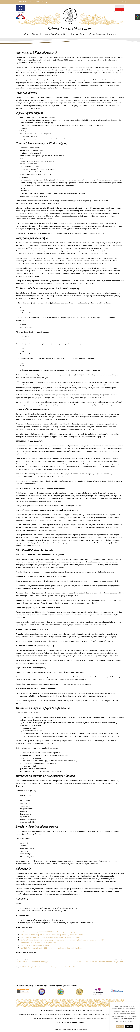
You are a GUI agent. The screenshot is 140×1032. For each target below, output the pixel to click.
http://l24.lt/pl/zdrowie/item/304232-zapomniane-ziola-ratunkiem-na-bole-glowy (51, 948)
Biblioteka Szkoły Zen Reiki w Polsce (32, 967)
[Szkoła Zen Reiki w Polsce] (70, 16)
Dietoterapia (47, 967)
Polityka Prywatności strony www (66, 1022)
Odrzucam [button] (129, 1027)
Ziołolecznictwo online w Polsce (68, 967)
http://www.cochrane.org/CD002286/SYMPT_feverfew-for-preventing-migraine (49, 932)
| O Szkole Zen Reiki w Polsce (54, 33)
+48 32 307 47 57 (76, 1010)
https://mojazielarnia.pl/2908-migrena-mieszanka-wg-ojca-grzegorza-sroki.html (50, 937)
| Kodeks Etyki (78, 33)
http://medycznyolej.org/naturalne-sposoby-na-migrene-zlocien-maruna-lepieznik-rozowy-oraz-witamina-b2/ (62, 940)
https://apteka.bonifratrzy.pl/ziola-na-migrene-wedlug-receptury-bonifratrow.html (51, 934)
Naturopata (54, 967)
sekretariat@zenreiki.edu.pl (94, 1010)
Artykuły (81, 1022)
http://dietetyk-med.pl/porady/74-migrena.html (38, 943)
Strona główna (31, 33)
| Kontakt (111, 33)
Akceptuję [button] (120, 1027)
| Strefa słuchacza (96, 33)
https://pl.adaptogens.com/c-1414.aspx (35, 945)
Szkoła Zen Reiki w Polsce (70, 28)
